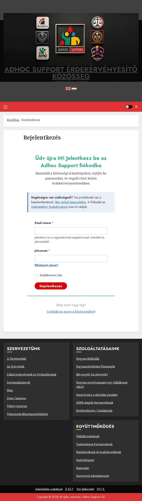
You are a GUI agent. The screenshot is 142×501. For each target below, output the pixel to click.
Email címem (44, 223)
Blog (10, 390)
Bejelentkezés (50, 286)
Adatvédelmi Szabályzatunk (49, 207)
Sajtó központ (85, 460)
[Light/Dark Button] (129, 106)
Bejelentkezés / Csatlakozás (94, 410)
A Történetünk (16, 359)
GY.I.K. (101, 489)
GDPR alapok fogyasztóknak (94, 403)
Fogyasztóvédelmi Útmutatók (95, 366)
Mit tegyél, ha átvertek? (92, 374)
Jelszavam (42, 250)
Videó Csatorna (17, 406)
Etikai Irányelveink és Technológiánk (31, 374)
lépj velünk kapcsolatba (70, 202)
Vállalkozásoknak (87, 436)
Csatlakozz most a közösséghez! (71, 311)
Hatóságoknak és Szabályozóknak (98, 452)
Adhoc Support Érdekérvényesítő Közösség (71, 72)
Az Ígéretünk (15, 366)
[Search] (136, 106)
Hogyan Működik (87, 359)
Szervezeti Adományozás (92, 476)
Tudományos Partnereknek (94, 444)
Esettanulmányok (18, 382)
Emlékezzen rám (51, 275)
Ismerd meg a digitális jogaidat (97, 395)
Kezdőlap (13, 120)
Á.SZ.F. (69, 489)
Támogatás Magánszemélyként (27, 414)
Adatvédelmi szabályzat (49, 489)
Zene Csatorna (16, 398)
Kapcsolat (82, 468)
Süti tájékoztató (85, 489)
